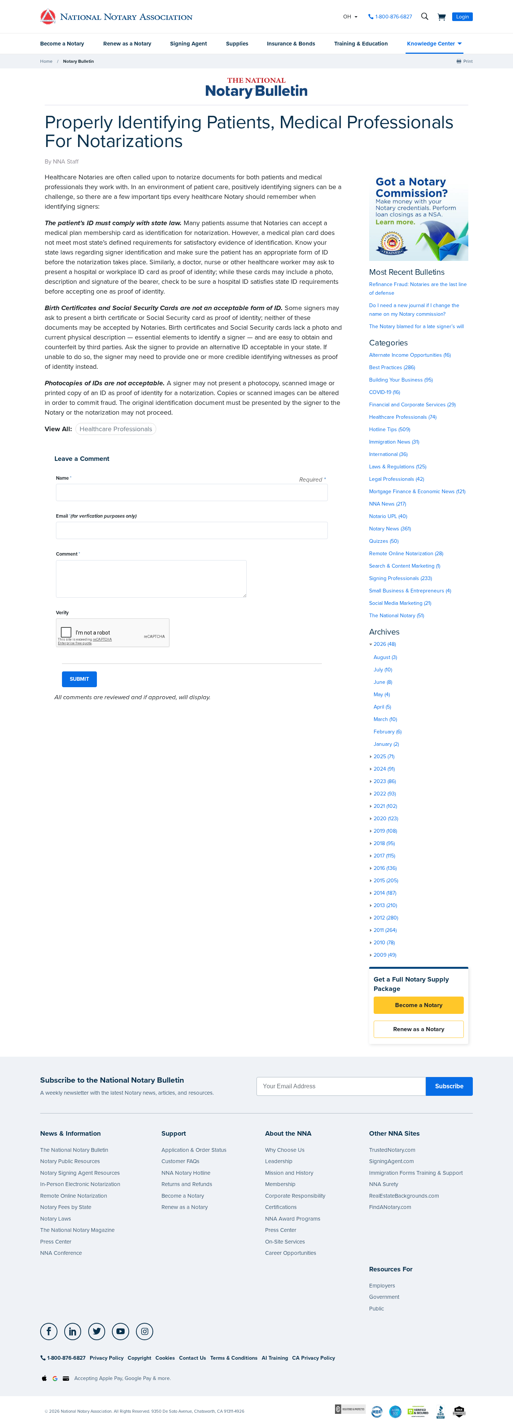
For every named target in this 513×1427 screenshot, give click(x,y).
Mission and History (289, 1172)
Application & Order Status (193, 1150)
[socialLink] (51, 1331)
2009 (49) (385, 955)
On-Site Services (285, 1241)
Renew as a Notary (127, 43)
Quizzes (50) (383, 541)
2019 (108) (385, 831)
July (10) (383, 670)
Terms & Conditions (234, 1358)
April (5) (382, 707)
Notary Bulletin (78, 61)
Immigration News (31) (394, 442)
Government (384, 1297)
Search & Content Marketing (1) (404, 566)
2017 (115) (384, 856)
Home (46, 61)
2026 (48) (385, 644)
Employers (382, 1285)
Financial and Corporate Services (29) (412, 404)
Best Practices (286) (392, 367)
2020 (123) (386, 818)
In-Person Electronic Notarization (80, 1184)
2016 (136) (385, 868)
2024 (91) (384, 769)
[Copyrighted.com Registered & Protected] (350, 1408)
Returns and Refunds (186, 1184)
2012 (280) (386, 918)
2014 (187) (385, 893)
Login (462, 17)
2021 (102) (385, 806)
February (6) (387, 732)
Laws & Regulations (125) (397, 467)
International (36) (388, 454)
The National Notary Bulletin (74, 1150)
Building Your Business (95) (401, 380)
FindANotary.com (390, 1207)
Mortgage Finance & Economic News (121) (417, 491)
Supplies (237, 43)
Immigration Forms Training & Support (416, 1172)
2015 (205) (386, 880)
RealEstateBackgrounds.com (404, 1195)
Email (96, 516)
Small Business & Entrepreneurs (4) (410, 591)
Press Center (55, 1241)
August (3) (385, 657)
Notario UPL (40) (388, 516)
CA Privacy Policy (313, 1358)
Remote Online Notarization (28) (406, 553)
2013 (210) (385, 905)
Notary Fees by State (65, 1207)
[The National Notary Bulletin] (256, 88)
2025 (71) (384, 756)
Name (63, 478)
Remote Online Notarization (73, 1195)
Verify (62, 613)
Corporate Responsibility (295, 1195)
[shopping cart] (439, 16)
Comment (68, 554)
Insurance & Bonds (291, 43)
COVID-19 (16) (384, 392)
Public (376, 1308)
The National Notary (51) (396, 615)
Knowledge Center (431, 43)
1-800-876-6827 (394, 17)
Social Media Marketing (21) (400, 603)
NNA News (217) (387, 504)
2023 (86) (385, 781)
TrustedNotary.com (392, 1150)
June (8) (383, 682)
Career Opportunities (290, 1253)
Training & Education (361, 43)
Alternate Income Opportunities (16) (410, 355)
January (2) (386, 744)
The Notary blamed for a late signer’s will (416, 326)
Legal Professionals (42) (396, 479)
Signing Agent (188, 43)
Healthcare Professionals (116, 429)
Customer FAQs (180, 1161)
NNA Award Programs (292, 1218)
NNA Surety (383, 1184)
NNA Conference (61, 1253)
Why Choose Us (285, 1150)
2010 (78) (384, 942)
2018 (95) (384, 843)
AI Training (275, 1358)
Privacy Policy (107, 1358)
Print (468, 61)
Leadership (279, 1161)
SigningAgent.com (391, 1161)
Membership (280, 1184)
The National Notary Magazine (77, 1230)
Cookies (165, 1358)
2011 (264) (385, 930)
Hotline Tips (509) (389, 429)
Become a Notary (62, 43)
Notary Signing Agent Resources (80, 1172)
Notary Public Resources (70, 1161)
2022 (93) (385, 794)
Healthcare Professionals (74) (402, 417)
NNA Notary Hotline (185, 1172)
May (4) (382, 694)
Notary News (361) (390, 529)
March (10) (385, 719)
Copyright (139, 1358)
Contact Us (192, 1358)
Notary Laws (55, 1218)
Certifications (281, 1207)
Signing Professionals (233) (400, 578)
